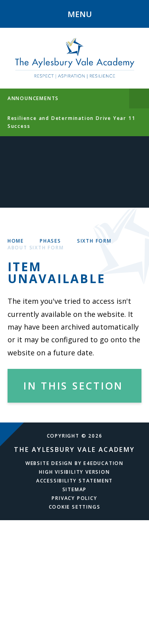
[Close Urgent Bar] (139, 98)
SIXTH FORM (94, 240)
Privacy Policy (74, 498)
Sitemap (74, 489)
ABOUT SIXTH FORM (36, 247)
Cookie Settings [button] (75, 506)
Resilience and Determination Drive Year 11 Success (71, 122)
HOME (16, 240)
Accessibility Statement (74, 480)
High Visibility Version (74, 472)
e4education (103, 463)
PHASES (50, 240)
